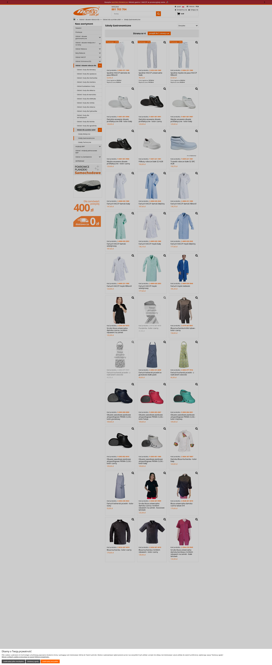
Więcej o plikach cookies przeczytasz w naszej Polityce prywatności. (25, 657)
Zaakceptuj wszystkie (50, 661)
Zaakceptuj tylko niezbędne (13, 661)
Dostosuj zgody (33, 661)
